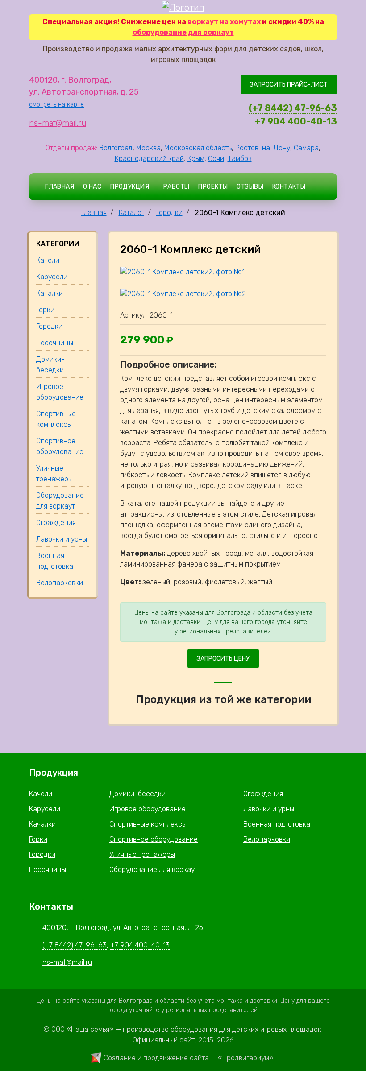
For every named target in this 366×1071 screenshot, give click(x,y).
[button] (317, 186)
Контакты (288, 186)
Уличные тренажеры (142, 854)
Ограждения (263, 794)
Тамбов (240, 158)
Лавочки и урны (268, 809)
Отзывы (250, 186)
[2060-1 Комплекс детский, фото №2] (183, 293)
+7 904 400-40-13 (296, 121)
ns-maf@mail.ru (57, 123)
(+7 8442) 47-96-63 (293, 108)
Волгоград (116, 148)
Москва (148, 148)
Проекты (213, 186)
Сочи (216, 158)
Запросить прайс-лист (289, 84)
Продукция (129, 186)
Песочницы (47, 869)
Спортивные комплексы (148, 824)
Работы (176, 186)
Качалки (42, 824)
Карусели (44, 809)
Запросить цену (223, 658)
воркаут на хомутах (224, 21)
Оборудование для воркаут (153, 869)
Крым (195, 158)
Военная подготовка (276, 824)
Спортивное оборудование (153, 839)
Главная (59, 186)
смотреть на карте (56, 104)
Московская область (198, 148)
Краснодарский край (149, 158)
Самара (306, 148)
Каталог (131, 212)
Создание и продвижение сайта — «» (189, 1058)
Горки (38, 839)
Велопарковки (266, 839)
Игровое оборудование (147, 809)
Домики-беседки (137, 794)
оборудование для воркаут (183, 32)
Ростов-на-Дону (262, 148)
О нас (92, 186)
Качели (40, 794)
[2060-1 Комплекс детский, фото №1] (182, 272)
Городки (169, 212)
